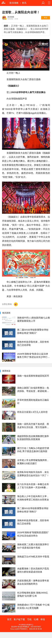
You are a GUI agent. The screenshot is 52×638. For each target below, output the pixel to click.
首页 (9, 619)
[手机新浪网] (4, 3)
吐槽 (36, 619)
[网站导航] (49, 3)
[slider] (36, 67)
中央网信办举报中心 (26, 625)
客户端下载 (19, 619)
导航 (29, 619)
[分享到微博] (16, 304)
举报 (42, 619)
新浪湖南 (13, 3)
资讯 (24, 3)
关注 (45, 18)
